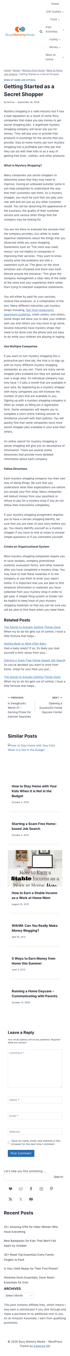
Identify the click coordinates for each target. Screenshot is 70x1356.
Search (58, 1176)
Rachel (10, 102)
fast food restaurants (40, 310)
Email (14, 1116)
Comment (16, 1053)
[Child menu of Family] (55, 39)
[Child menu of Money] (55, 47)
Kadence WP (42, 1346)
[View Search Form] (41, 32)
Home (55, 3)
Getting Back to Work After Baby (25, 643)
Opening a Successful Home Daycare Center (50, 705)
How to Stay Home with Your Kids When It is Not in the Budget (34, 791)
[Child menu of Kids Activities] (55, 29)
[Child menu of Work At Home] (55, 57)
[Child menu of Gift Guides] (54, 12)
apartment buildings (17, 314)
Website (14, 1131)
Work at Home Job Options (19, 80)
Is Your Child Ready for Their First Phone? (31, 1268)
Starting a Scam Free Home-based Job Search (34, 660)
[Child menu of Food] (55, 19)
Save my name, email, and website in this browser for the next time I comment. (35, 1142)
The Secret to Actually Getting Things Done (32, 627)
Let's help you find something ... (25, 1171)
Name (14, 1100)
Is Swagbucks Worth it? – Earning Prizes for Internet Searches (19, 707)
